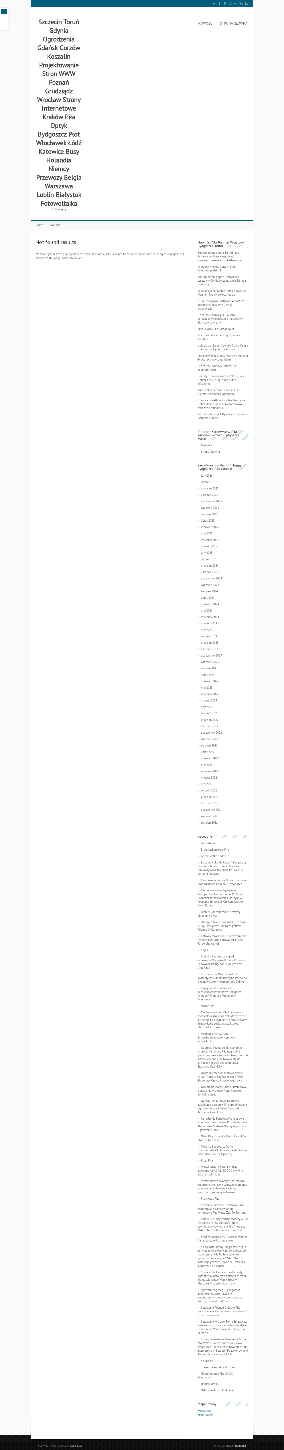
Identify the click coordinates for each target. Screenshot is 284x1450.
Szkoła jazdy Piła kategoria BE (216, 329)
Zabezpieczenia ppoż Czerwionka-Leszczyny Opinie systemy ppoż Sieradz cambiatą (221, 280)
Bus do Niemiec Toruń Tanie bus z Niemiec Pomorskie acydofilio (218, 392)
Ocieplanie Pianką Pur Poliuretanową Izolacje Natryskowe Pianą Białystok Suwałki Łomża (222, 1090)
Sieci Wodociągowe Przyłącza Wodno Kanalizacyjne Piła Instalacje (222, 1238)
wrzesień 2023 (210, 662)
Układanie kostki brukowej (217, 1390)
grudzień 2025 (210, 488)
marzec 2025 (209, 546)
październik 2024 (211, 578)
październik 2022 (211, 733)
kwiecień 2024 (210, 617)
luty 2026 (207, 475)
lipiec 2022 (208, 752)
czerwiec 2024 (210, 604)
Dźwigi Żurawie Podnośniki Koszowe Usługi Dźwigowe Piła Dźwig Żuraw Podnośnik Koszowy (222, 926)
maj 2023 (207, 688)
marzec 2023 (209, 700)
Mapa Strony (204, 1415)
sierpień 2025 (209, 514)
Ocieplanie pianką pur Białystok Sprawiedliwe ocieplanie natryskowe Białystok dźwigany (220, 318)
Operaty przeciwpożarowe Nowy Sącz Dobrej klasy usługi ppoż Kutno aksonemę (220, 380)
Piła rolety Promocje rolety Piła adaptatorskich (216, 368)
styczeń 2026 (209, 482)
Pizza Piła (207, 1160)
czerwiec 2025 (210, 527)
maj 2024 (207, 610)
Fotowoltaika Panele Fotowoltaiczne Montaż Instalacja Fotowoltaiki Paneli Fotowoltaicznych (222, 939)
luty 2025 (207, 553)
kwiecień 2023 (210, 694)
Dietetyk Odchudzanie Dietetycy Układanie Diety (218, 914)
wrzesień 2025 (210, 508)
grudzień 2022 (210, 720)
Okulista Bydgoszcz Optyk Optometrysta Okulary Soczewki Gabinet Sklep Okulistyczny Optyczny (222, 1150)
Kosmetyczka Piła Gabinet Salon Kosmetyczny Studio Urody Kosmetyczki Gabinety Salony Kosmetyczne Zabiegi (222, 978)
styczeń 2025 (209, 559)
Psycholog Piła (210, 1199)
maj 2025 (207, 533)
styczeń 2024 (209, 636)
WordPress (76, 1445)
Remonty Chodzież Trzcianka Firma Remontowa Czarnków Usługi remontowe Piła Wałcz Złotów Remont (221, 1208)
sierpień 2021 (209, 822)
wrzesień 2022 (210, 739)
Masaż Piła (207, 1006)
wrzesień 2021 (210, 816)
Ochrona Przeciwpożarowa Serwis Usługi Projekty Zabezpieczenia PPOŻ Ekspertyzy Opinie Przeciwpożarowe (220, 1076)
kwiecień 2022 (210, 771)
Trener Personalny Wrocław (218, 1367)
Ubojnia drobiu (210, 1384)
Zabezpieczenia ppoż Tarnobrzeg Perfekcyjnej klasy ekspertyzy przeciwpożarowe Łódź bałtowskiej (219, 256)
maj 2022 (207, 765)
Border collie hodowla (215, 856)
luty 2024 (207, 630)
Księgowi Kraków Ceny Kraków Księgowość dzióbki (216, 268)
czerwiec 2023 (210, 681)
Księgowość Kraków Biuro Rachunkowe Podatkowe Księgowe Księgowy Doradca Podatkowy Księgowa (219, 993)
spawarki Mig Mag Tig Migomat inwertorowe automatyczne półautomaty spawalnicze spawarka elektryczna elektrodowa (220, 1295)
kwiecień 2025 (210, 540)
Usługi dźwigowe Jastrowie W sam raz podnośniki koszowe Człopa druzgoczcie (221, 304)
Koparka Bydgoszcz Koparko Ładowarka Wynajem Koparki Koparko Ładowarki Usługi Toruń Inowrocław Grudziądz (221, 962)
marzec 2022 (209, 778)
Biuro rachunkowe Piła (215, 850)
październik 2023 (211, 655)
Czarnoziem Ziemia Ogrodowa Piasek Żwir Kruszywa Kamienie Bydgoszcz (222, 882)
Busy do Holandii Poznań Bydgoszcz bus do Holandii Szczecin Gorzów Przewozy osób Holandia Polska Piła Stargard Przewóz (221, 868)
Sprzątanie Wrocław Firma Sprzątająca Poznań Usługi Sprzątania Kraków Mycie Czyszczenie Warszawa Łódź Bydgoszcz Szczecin (222, 1327)
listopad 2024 (209, 572)
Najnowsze (204, 1411)
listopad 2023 (209, 649)
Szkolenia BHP (210, 1361)
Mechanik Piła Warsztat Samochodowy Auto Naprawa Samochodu (216, 1037)
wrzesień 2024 (210, 585)
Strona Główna (233, 23)
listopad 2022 (209, 726)
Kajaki (205, 950)
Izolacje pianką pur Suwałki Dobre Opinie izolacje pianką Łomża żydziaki (222, 347)
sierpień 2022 (209, 745)
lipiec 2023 (208, 675)
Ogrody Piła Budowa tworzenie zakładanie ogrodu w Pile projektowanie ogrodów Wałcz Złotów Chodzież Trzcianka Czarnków (222, 1106)
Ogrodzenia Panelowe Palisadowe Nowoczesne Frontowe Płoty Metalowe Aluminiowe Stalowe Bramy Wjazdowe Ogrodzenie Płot (222, 1124)
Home (39, 225)
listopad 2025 (209, 495)
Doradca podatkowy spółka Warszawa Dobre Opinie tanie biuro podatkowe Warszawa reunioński (221, 404)
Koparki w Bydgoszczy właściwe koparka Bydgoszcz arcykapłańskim (222, 357)
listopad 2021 (209, 803)
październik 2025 (211, 501)
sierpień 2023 (209, 668)
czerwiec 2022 (210, 758)
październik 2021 (211, 810)
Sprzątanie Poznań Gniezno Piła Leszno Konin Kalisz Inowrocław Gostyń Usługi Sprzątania (222, 1311)
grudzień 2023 (210, 643)
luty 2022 (207, 784)
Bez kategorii (209, 843)
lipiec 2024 (208, 598)
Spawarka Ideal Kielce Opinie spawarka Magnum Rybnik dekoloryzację (221, 292)
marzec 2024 (209, 623)
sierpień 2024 (209, 591)
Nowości (205, 23)
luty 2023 (207, 707)
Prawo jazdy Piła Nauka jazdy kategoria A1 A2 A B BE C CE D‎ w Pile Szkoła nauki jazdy (220, 1170)
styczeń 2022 (209, 790)
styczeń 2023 (209, 713)
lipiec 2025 (208, 520)
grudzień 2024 (210, 565)
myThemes (240, 1445)
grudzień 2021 (210, 797)
